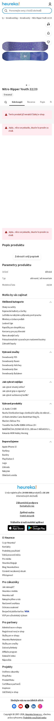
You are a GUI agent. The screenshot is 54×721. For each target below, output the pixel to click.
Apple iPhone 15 (9, 446)
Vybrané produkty (12, 403)
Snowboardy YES (9, 357)
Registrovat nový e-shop (13, 631)
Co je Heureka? (9, 542)
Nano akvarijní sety (10, 335)
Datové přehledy (9, 647)
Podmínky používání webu (34, 717)
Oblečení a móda (9, 475)
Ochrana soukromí (10, 607)
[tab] (17, 102)
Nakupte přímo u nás (11, 599)
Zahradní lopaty (9, 343)
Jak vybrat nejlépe (12, 382)
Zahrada (6, 467)
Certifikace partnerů (11, 684)
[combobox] (27, 11)
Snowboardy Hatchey (11, 365)
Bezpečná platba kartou (13, 611)
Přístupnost (7, 575)
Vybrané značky (10, 352)
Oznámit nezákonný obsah (14, 571)
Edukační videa (8, 656)
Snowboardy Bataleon (12, 373)
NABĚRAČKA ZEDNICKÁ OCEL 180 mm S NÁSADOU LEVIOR (27, 429)
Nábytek (6, 471)
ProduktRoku (8, 680)
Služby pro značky (10, 643)
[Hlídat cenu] (48, 33)
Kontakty (6, 546)
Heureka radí (8, 595)
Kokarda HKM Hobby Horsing (15, 433)
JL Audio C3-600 (9, 408)
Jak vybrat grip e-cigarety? (14, 391)
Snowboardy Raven (10, 361)
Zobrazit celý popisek (27, 256)
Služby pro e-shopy (10, 635)
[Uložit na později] (48, 42)
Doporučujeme (10, 441)
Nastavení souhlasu (11, 603)
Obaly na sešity (9, 307)
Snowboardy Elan (10, 369)
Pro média (6, 559)
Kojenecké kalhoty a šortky (14, 311)
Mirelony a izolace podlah (13, 319)
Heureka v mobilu (10, 591)
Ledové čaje (7, 323)
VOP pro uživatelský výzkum (14, 615)
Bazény (5, 454)
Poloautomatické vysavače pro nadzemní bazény (24, 339)
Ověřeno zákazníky (10, 671)
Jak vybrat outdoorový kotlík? (15, 395)
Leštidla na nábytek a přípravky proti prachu (21, 315)
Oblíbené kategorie (13, 302)
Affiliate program (9, 651)
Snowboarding (12, 18)
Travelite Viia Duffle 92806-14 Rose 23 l (19, 425)
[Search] (5, 102)
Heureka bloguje (9, 563)
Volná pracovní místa (11, 554)
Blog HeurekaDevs (10, 567)
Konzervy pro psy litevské (13, 331)
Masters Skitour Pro (11, 421)
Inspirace (6, 688)
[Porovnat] (48, 24)
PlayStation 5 (8, 459)
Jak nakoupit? (8, 587)
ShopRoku (6, 675)
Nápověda (6, 660)
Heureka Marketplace (11, 639)
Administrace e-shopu (12, 627)
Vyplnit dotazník (27, 515)
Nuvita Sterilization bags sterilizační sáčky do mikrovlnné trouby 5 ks (27, 412)
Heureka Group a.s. (33, 714)
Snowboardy (25, 18)
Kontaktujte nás (27, 506)
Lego (4, 463)
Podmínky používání (11, 550)
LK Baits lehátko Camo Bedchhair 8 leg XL (20, 417)
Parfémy (6, 450)
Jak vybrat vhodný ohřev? (13, 387)
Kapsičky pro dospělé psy (13, 327)
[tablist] (27, 102)
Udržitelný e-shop (10, 692)
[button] (17, 102)
